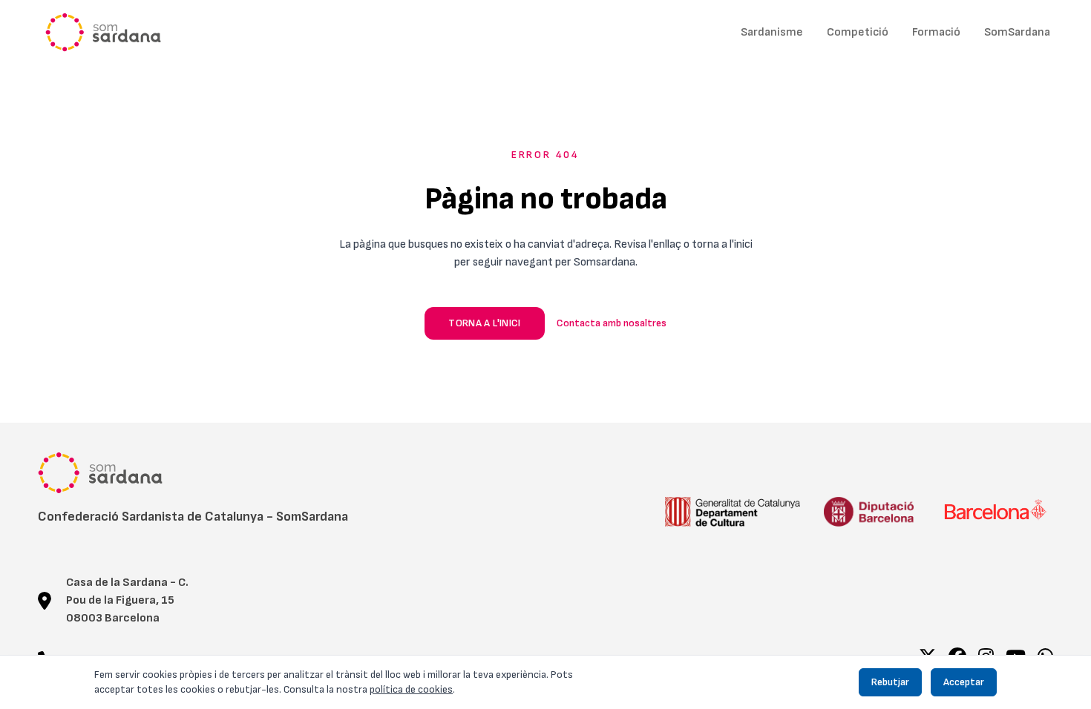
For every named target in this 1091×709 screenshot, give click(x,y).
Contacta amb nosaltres (611, 323)
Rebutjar (890, 682)
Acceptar (963, 682)
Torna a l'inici (484, 323)
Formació (936, 32)
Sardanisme (772, 32)
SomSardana (1017, 32)
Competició (857, 32)
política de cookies (411, 689)
